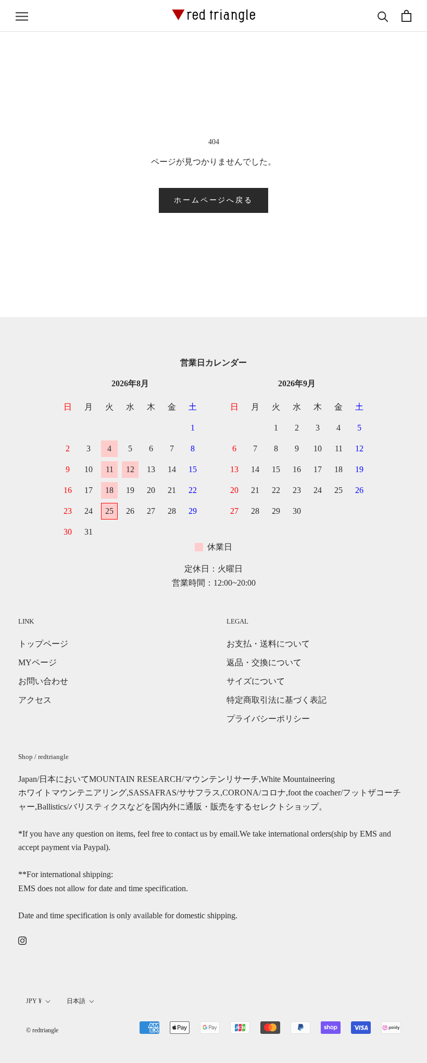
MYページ (37, 662)
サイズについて (256, 681)
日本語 (76, 1001)
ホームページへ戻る (213, 200)
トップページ (43, 643)
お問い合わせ (43, 681)
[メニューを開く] (22, 16)
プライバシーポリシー (268, 718)
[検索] (383, 15)
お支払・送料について (268, 643)
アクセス (35, 699)
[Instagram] (22, 940)
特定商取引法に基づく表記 (276, 699)
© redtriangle (42, 1030)
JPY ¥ (34, 1001)
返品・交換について (264, 662)
